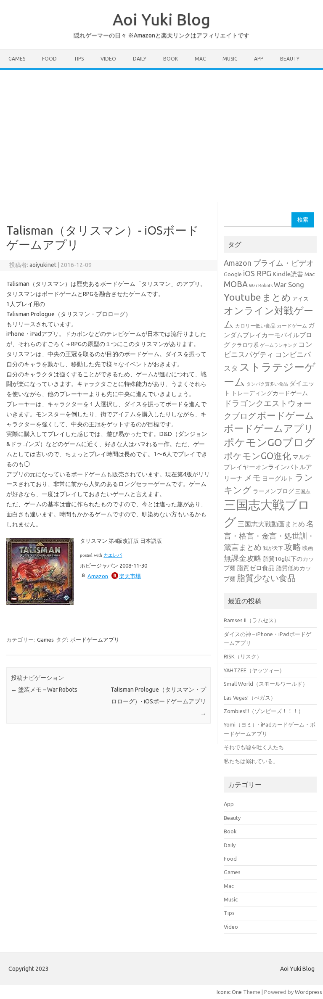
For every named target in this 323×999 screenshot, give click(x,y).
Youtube (242, 297)
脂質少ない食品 (266, 578)
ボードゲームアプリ (94, 639)
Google (233, 274)
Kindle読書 (288, 274)
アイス (300, 298)
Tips (79, 58)
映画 (307, 548)
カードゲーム (292, 325)
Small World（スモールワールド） (266, 684)
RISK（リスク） (243, 656)
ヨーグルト (278, 478)
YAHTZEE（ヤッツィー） (254, 670)
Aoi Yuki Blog (161, 19)
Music (229, 58)
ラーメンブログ (273, 491)
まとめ (276, 297)
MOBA (236, 284)
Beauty (289, 58)
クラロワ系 (245, 345)
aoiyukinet (42, 265)
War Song (289, 284)
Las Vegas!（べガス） (250, 697)
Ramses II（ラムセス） (251, 620)
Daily (139, 58)
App (258, 58)
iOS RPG (257, 273)
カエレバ (112, 555)
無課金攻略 (243, 558)
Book (170, 58)
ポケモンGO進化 (257, 456)
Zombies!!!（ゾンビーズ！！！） (264, 711)
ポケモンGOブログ (269, 442)
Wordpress (308, 992)
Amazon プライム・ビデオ (269, 263)
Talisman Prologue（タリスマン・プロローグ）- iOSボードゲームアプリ (158, 701)
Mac (200, 58)
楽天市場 (130, 576)
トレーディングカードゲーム (269, 393)
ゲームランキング (278, 345)
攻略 (292, 547)
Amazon (97, 576)
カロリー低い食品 (255, 325)
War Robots (261, 285)
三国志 (302, 491)
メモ (252, 477)
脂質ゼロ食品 (256, 567)
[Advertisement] (161, 133)
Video (108, 58)
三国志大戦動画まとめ (271, 524)
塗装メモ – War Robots (44, 689)
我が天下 (273, 548)
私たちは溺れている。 (251, 761)
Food (49, 58)
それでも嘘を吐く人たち (254, 747)
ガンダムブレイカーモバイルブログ (269, 335)
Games (16, 58)
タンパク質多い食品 (267, 383)
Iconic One (229, 992)
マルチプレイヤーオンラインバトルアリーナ (268, 467)
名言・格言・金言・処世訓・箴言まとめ (269, 535)
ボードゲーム (285, 415)
